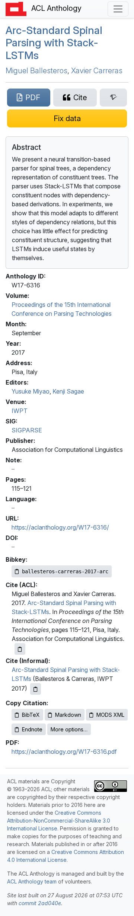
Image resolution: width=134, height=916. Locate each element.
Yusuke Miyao (31, 391)
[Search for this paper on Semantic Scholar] (113, 98)
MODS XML (110, 715)
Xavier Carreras (96, 70)
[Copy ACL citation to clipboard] (20, 649)
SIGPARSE (27, 430)
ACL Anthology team (32, 881)
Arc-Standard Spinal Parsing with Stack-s (54, 43)
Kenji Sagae (68, 391)
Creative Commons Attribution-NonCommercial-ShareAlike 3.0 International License (58, 820)
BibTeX (31, 715)
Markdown (68, 715)
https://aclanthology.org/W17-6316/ (60, 527)
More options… (69, 729)
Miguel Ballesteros (36, 70)
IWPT (20, 410)
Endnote (32, 729)
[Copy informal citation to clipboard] (35, 689)
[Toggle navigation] (118, 8)
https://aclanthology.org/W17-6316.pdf (64, 751)
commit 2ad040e (40, 903)
